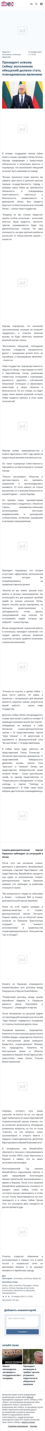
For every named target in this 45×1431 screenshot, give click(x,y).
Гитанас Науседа (16, 1288)
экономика (6, 54)
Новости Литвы (28, 1422)
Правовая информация (18, 1426)
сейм (10, 1285)
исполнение (7, 1290)
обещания (30, 1290)
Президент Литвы (30, 1285)
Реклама (33, 1426)
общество (6, 57)
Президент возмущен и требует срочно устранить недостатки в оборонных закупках (31, 1375)
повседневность (9, 1293)
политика (16, 54)
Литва (4, 1285)
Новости (5, 52)
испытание (29, 1288)
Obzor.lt (30, 1397)
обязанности (19, 1290)
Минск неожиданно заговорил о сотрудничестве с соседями (12, 1372)
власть (5, 1288)
